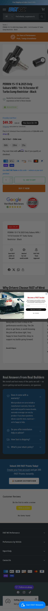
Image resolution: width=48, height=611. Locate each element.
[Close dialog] (46, 294)
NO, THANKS (36, 313)
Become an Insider (36, 309)
